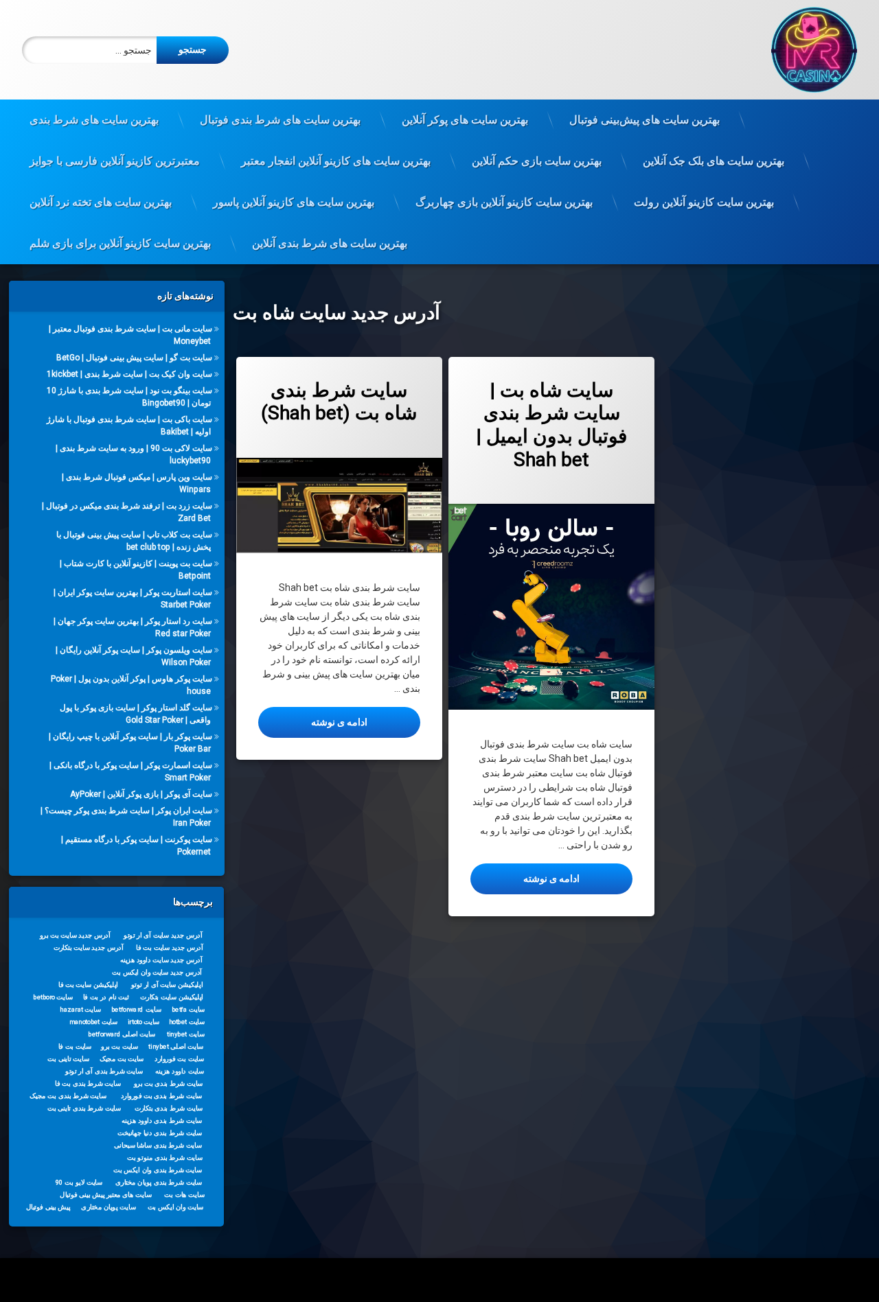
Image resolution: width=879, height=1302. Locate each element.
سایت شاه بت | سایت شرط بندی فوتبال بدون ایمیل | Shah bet (552, 425)
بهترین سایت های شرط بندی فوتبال (280, 119)
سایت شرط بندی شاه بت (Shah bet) (339, 402)
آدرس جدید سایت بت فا (170, 947)
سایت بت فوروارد (179, 1058)
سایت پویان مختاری (109, 1206)
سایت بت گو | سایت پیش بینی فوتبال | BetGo (134, 357)
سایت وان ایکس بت (176, 1206)
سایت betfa (188, 1009)
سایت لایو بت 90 (79, 1182)
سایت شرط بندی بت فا (88, 1083)
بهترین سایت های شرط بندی (94, 119)
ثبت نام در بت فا (106, 996)
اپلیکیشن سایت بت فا (88, 984)
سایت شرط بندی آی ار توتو (105, 1071)
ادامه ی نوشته (312, 722)
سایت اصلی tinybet (176, 1046)
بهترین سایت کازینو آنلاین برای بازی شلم (120, 243)
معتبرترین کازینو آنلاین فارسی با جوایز (115, 160)
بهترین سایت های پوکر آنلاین (465, 119)
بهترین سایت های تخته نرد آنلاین (101, 202)
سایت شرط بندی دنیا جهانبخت (159, 1132)
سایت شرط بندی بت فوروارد (162, 1095)
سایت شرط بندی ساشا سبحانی (159, 1145)
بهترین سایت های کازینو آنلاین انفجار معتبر (336, 160)
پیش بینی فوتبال (48, 1206)
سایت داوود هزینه (179, 1071)
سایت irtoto (144, 1021)
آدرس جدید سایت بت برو (75, 935)
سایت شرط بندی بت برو (168, 1083)
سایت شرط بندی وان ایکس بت (158, 1169)
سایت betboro (53, 996)
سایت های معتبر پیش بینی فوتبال (106, 1194)
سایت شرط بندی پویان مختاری (158, 1182)
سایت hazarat (80, 1009)
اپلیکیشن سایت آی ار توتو (167, 984)
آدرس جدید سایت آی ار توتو (163, 935)
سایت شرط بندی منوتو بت (165, 1157)
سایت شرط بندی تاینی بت (84, 1108)
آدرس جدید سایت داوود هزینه (161, 959)
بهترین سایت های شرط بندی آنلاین (329, 243)
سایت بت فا (75, 1046)
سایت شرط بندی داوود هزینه (162, 1120)
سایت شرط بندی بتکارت (169, 1108)
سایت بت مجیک (122, 1058)
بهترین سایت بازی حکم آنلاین (537, 160)
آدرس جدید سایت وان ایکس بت (158, 972)
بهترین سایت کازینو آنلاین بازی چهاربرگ (504, 202)
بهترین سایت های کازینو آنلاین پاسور (293, 202)
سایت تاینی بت (68, 1058)
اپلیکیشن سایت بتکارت (172, 996)
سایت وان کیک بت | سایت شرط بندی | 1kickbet (129, 374)
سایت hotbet (187, 1021)
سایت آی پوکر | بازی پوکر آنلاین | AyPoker (140, 794)
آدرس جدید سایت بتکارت (89, 947)
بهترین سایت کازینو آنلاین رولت (704, 202)
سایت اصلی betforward (122, 1034)
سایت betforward (136, 1009)
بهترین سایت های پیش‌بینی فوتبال (644, 119)
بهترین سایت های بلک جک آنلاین (713, 160)
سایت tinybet (186, 1034)
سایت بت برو (119, 1046)
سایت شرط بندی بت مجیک (68, 1095)
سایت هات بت (185, 1194)
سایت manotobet (93, 1021)
